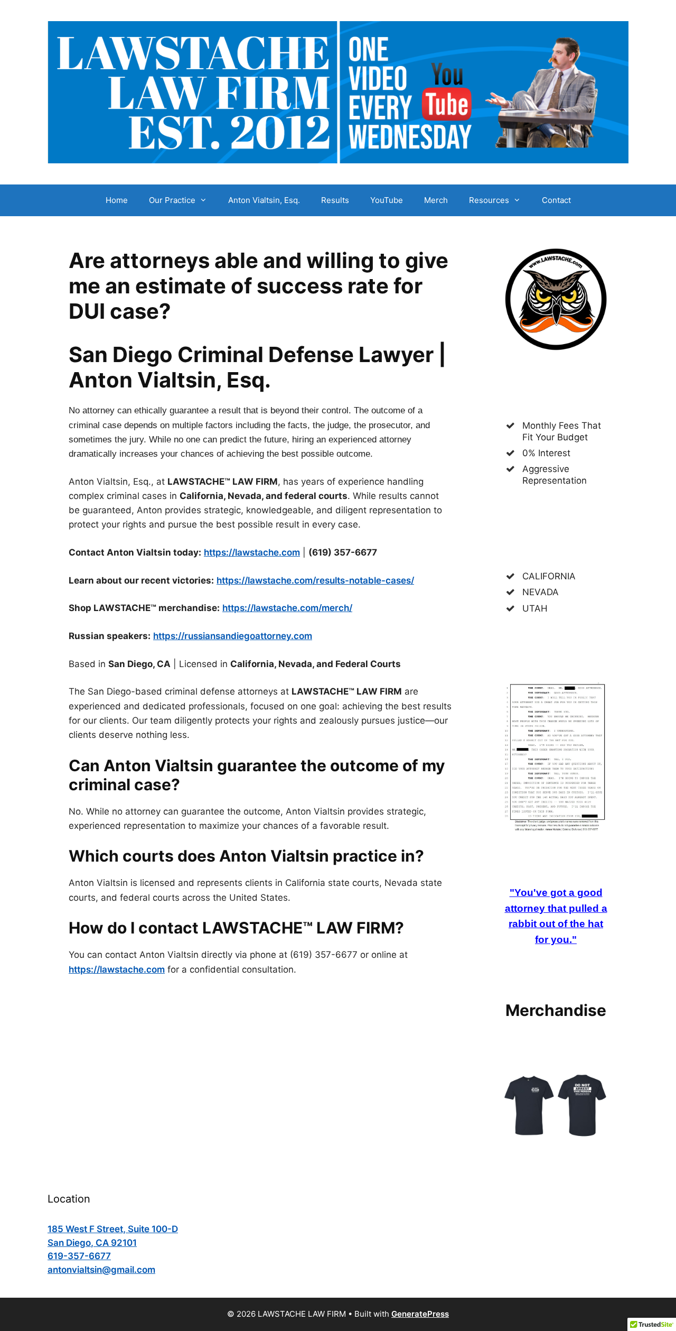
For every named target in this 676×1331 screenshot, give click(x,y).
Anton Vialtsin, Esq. (264, 200)
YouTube (386, 200)
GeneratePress (420, 1314)
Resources (489, 200)
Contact (556, 200)
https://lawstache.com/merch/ (287, 608)
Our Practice (172, 200)
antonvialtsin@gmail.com (101, 1269)
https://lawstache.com (252, 552)
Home (117, 200)
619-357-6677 (79, 1256)
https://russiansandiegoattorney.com (232, 636)
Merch (436, 200)
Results (335, 200)
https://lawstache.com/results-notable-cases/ (315, 580)
